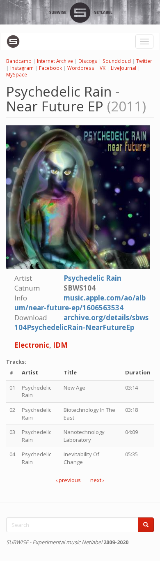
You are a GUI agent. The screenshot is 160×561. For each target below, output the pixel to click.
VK (102, 68)
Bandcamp (19, 61)
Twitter (144, 61)
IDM (60, 345)
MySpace (16, 74)
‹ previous (68, 480)
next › (97, 480)
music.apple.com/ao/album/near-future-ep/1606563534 (80, 302)
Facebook (50, 68)
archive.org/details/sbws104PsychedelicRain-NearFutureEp (81, 322)
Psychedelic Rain (92, 278)
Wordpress (80, 68)
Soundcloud (117, 61)
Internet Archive (55, 61)
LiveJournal (123, 68)
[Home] (13, 41)
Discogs (87, 61)
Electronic (31, 345)
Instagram (22, 68)
